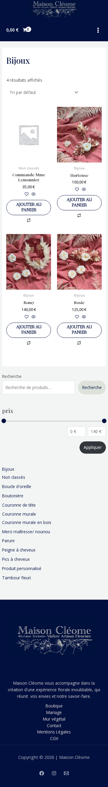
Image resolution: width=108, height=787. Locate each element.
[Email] (66, 773)
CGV (54, 738)
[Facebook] (41, 773)
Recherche (12, 376)
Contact (54, 725)
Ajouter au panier (28, 207)
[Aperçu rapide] (33, 194)
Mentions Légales (54, 732)
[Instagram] (54, 773)
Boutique (54, 706)
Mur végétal (54, 719)
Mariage (54, 712)
